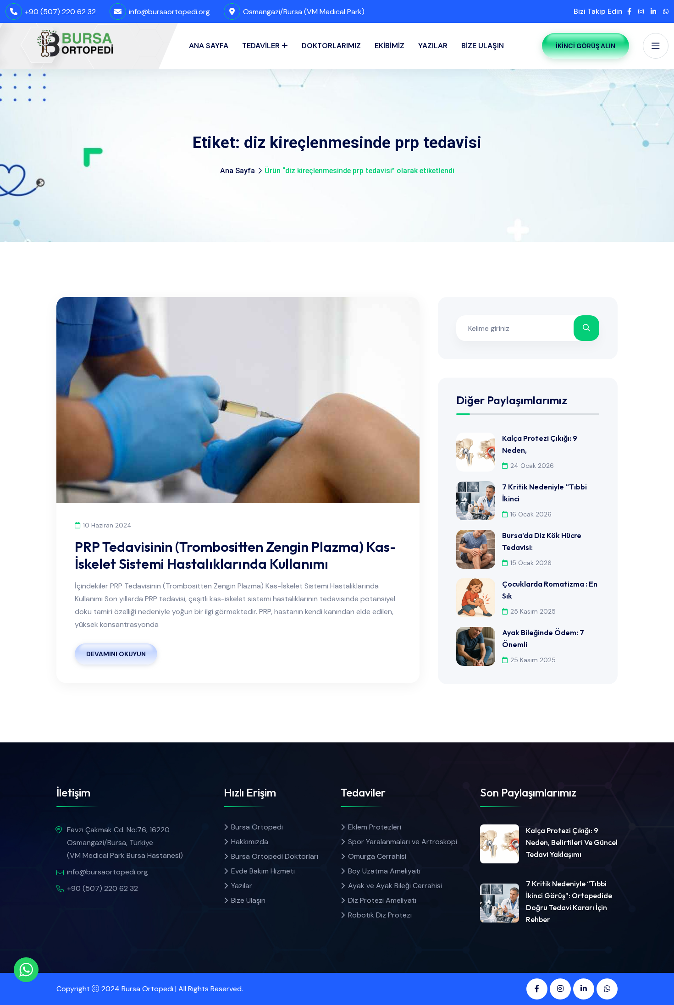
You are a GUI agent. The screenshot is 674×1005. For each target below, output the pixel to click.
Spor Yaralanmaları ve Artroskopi (402, 841)
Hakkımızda (249, 841)
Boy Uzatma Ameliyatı (384, 871)
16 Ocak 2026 (531, 514)
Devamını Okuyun (116, 654)
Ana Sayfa (208, 45)
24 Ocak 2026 (532, 465)
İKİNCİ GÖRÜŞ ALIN (585, 46)
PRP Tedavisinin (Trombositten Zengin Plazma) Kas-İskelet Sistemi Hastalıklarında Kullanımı (235, 555)
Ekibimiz (389, 45)
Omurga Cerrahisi (377, 856)
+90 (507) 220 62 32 (60, 11)
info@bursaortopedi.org (169, 11)
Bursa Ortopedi (257, 827)
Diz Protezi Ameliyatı (382, 900)
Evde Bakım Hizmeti (263, 871)
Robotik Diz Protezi (380, 915)
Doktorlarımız (331, 45)
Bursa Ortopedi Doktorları (274, 856)
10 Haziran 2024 (107, 525)
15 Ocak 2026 (531, 563)
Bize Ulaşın (482, 45)
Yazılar (432, 45)
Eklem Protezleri (374, 827)
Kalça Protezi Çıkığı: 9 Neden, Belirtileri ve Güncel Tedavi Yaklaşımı (572, 842)
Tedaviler (261, 45)
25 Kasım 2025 (533, 611)
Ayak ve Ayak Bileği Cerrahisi (395, 885)
